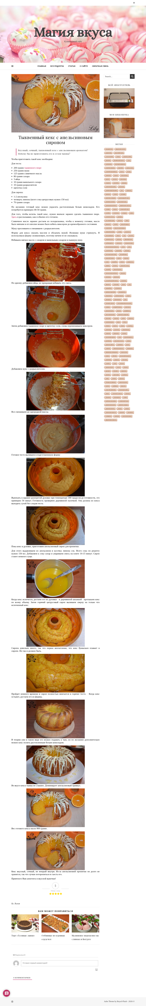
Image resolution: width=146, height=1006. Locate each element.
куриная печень (110, 408)
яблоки (114, 355)
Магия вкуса (73, 32)
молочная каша (127, 416)
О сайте (84, 66)
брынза (122, 378)
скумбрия (120, 344)
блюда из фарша (110, 382)
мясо (118, 322)
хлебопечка (109, 250)
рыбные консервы (111, 401)
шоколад (108, 329)
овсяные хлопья (110, 201)
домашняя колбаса (111, 205)
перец (115, 209)
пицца (119, 408)
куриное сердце (123, 404)
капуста (117, 359)
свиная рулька (123, 382)
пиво (107, 378)
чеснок (122, 363)
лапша (114, 378)
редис (128, 295)
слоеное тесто (110, 216)
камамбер (108, 288)
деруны (108, 194)
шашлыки (118, 250)
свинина (108, 175)
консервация (109, 235)
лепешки (116, 284)
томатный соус (124, 209)
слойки (108, 213)
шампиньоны (109, 239)
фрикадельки (128, 239)
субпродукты (109, 243)
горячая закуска (110, 167)
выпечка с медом (110, 198)
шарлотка (108, 152)
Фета (125, 322)
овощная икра (129, 243)
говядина (108, 416)
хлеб (115, 363)
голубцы (130, 325)
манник (123, 273)
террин (108, 182)
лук (124, 235)
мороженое (126, 329)
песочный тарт (122, 201)
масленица (124, 175)
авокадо (127, 250)
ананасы (127, 231)
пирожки (120, 167)
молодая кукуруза (120, 164)
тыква (125, 397)
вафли (108, 265)
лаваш (108, 307)
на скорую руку (110, 220)
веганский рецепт (125, 355)
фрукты (108, 284)
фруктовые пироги (111, 419)
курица (126, 258)
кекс (129, 246)
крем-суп (116, 277)
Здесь (14, 217)
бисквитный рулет (119, 160)
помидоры (130, 348)
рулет (107, 179)
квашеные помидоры (111, 352)
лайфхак (115, 386)
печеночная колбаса (111, 273)
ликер (128, 340)
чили (123, 246)
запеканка (108, 164)
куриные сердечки (123, 314)
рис (122, 190)
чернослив (124, 352)
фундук (124, 182)
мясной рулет (117, 269)
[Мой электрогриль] (119, 98)
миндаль (108, 299)
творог (108, 325)
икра (127, 220)
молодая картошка (111, 254)
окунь (107, 355)
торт (107, 261)
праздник (130, 412)
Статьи (72, 66)
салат (118, 367)
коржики (122, 412)
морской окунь (110, 258)
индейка (114, 261)
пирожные (109, 295)
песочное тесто (119, 340)
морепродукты (128, 337)
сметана (127, 307)
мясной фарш (125, 224)
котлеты (117, 329)
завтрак (117, 416)
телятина (116, 213)
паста (121, 171)
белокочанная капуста (112, 246)
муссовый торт (119, 152)
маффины (127, 310)
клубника (108, 359)
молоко (131, 235)
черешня (119, 243)
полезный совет (123, 389)
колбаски (108, 340)
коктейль (116, 182)
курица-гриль (109, 367)
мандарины (122, 292)
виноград (123, 179)
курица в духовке (110, 292)
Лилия (17, 903)
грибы (115, 224)
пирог (118, 235)
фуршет (108, 224)
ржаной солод (125, 265)
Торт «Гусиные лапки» (23, 935)
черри (122, 325)
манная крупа (109, 310)
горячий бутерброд (111, 171)
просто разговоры (120, 228)
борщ (118, 156)
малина (108, 160)
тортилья (108, 228)
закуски (108, 333)
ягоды (128, 171)
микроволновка (110, 231)
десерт (108, 371)
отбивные (118, 288)
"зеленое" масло (117, 393)
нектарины (117, 397)
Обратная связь (100, 66)
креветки (116, 333)
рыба (123, 318)
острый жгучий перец (112, 280)
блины (125, 367)
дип (125, 299)
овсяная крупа (119, 295)
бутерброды (123, 254)
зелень (115, 179)
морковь (123, 280)
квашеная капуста (118, 348)
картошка (116, 374)
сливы (119, 231)
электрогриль (109, 322)
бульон (127, 393)
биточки (125, 359)
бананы (108, 397)
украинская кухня (110, 404)
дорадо (120, 216)
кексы (119, 258)
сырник (108, 348)
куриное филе (110, 344)
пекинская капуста (111, 412)
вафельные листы (125, 205)
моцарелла (109, 149)
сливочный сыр (124, 401)
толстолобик (109, 156)
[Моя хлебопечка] (119, 128)
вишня (119, 310)
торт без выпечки (110, 389)
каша (107, 393)
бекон (122, 261)
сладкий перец (117, 307)
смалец (116, 318)
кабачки (119, 239)
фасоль (123, 386)
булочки (108, 318)
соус (129, 160)
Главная (42, 66)
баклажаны (118, 299)
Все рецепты (57, 66)
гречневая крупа (110, 337)
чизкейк (108, 269)
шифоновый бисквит (111, 190)
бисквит (116, 371)
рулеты (120, 220)
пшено (115, 325)
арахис (108, 374)
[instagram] (134, 3)
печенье (108, 277)
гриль (107, 386)
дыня (123, 284)
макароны (130, 261)
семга (115, 194)
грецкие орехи (110, 303)
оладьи (124, 213)
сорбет (108, 363)
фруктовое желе (120, 149)
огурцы (124, 333)
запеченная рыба (111, 186)
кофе (131, 213)
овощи (127, 408)
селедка (123, 194)
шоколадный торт (124, 198)
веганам (121, 186)
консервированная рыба (124, 303)
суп (129, 284)
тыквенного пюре (32, 168)
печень (115, 265)
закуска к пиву (127, 156)
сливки (108, 209)
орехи (116, 175)
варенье (124, 371)
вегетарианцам (110, 314)
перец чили (130, 167)
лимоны (131, 318)
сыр (120, 337)
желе (127, 344)
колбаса (125, 374)
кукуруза (129, 190)
